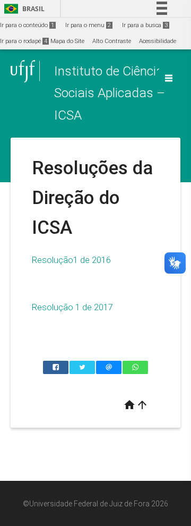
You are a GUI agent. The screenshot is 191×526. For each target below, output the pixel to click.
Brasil (22, 8)
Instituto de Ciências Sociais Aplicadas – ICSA (112, 93)
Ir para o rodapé (23, 41)
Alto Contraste (111, 41)
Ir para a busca (145, 25)
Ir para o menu (88, 25)
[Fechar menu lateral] (168, 78)
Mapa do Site (67, 41)
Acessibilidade (157, 41)
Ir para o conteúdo (27, 25)
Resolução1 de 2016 (71, 259)
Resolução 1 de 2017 (72, 307)
